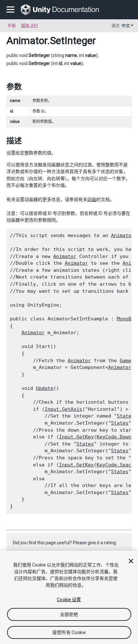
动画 (91, 199)
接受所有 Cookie (69, 632)
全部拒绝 (69, 614)
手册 (11, 25)
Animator (26, 40)
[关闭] (131, 561)
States (125, 416)
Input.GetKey (76, 437)
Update (44, 388)
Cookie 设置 (69, 599)
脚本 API (29, 25)
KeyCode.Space (115, 465)
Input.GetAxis (63, 409)
